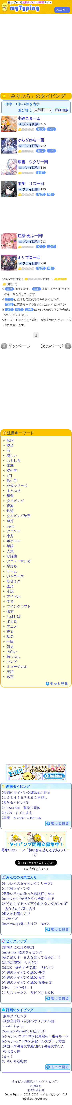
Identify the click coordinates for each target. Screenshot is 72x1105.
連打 (10, 521)
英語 (10, 672)
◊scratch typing (12, 1026)
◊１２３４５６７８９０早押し (24, 798)
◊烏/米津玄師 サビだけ (20, 962)
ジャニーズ (15, 576)
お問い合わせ (36, 1090)
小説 (10, 591)
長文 (10, 631)
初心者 (12, 471)
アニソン (13, 531)
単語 (10, 546)
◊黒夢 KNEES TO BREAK (21, 818)
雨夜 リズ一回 (31, 183)
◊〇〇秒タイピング (16, 888)
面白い (12, 652)
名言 (10, 677)
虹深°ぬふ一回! (30, 236)
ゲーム (12, 571)
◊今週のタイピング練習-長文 (23, 972)
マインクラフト (19, 606)
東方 (10, 536)
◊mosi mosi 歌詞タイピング (22, 952)
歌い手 (12, 481)
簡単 (10, 445)
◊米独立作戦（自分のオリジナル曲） (30, 1021)
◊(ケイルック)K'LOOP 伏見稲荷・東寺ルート (35, 1036)
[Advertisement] (36, 53)
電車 (10, 466)
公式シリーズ (17, 486)
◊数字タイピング (14, 1016)
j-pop (10, 526)
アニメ (12, 626)
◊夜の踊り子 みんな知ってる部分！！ (31, 957)
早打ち (12, 566)
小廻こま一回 (29, 118)
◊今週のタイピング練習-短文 (23, 977)
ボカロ (12, 621)
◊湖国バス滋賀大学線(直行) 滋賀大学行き (33, 1046)
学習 (10, 601)
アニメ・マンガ (19, 561)
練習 (10, 496)
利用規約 (36, 1085)
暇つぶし (13, 657)
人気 (10, 551)
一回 (10, 641)
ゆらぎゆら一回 (31, 140)
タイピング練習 (19, 516)
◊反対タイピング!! (15, 803)
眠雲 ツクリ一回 (33, 162)
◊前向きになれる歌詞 (18, 947)
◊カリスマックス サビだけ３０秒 (28, 993)
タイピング (15, 501)
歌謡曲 (12, 556)
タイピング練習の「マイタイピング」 (36, 1081)
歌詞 (10, 440)
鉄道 (10, 511)
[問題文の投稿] (36, 840)
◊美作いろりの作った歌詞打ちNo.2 (28, 894)
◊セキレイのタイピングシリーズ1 (27, 883)
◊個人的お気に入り (16, 914)
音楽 (10, 506)
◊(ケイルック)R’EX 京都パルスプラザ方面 (33, 1041)
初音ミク (13, 581)
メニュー (62, 10)
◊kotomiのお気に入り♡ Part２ (25, 924)
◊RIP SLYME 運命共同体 (21, 808)
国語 (10, 586)
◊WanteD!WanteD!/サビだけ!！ (25, 1031)
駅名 (10, 636)
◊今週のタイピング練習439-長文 (26, 793)
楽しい (12, 456)
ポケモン (13, 541)
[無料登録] (36, 772)
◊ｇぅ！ (7, 1056)
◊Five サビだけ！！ (17, 988)
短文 (10, 647)
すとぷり (13, 491)
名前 (10, 611)
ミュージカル (17, 667)
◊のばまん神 (11, 1051)
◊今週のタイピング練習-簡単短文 (27, 982)
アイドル (13, 596)
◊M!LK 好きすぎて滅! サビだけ (28, 967)
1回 (9, 476)
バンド (12, 662)
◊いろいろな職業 (14, 1061)
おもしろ (13, 461)
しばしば (13, 616)
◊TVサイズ (10, 919)
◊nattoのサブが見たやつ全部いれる (28, 899)
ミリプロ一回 (29, 257)
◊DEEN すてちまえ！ (19, 813)
